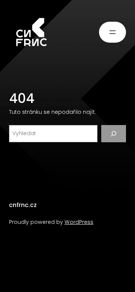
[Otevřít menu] (112, 32)
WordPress (78, 222)
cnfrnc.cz (23, 205)
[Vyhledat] (113, 134)
